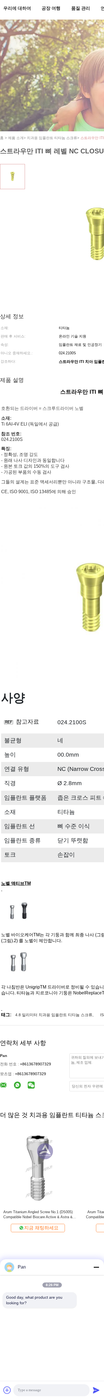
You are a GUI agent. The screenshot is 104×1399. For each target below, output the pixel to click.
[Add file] (7, 1390)
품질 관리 (80, 8)
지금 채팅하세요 (41, 1228)
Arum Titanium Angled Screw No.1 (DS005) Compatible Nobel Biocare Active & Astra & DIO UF (38, 1215)
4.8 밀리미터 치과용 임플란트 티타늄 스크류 (53, 1015)
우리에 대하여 (17, 8)
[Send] (96, 1390)
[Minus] (96, 1267)
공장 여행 (51, 8)
